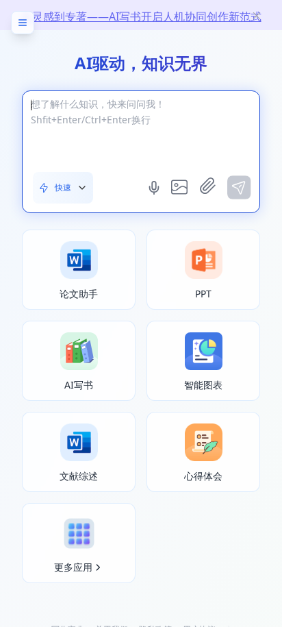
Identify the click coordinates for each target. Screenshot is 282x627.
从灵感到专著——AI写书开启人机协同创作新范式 (141, 16)
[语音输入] (155, 187)
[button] (63, 188)
